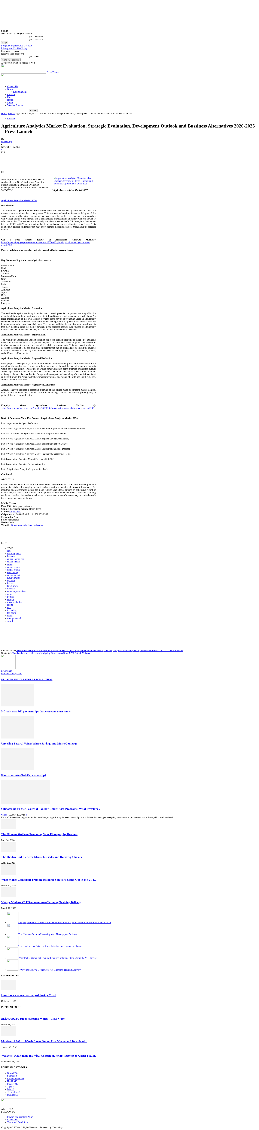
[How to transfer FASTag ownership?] (17, 769)
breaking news (14, 553)
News (10, 89)
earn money (12, 572)
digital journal (13, 569)
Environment (13, 578)
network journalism (16, 591)
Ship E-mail (15, 511)
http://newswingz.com (11, 673)
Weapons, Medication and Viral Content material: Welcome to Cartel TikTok (48, 1055)
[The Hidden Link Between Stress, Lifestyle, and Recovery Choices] (8, 851)
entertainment (13, 575)
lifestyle (11, 588)
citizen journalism (15, 559)
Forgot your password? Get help (16, 45)
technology (12, 610)
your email (34, 56)
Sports (10, 102)
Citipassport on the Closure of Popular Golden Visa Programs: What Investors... (50, 808)
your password (36, 39)
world (10, 621)
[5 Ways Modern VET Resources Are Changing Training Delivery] (8, 896)
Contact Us (12, 86)
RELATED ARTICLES (13, 679)
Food (9, 97)
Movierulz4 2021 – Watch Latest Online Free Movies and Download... (44, 1041)
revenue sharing (14, 602)
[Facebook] (6, 157)
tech (9, 607)
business (11, 556)
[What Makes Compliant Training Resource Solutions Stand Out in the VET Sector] (8, 874)
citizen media (13, 561)
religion (10, 599)
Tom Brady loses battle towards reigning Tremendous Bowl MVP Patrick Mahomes (51, 653)
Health (10, 100)
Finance (11, 94)
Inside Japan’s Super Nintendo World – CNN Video (33, 1018)
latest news (12, 586)
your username (36, 36)
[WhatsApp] (38, 157)
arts (8, 551)
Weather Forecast (15, 105)
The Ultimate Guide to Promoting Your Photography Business (39, 834)
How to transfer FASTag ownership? (23, 775)
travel (9, 615)
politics (10, 596)
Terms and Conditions (17, 1122)
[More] (49, 157)
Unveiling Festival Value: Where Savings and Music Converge (39, 743)
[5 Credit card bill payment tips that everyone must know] (17, 705)
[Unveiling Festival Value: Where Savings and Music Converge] (17, 737)
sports (10, 605)
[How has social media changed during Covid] (8, 989)
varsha (4, 814)
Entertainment (19, 91)
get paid (11, 580)
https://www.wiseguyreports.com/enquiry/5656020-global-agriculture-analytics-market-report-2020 (48, 408)
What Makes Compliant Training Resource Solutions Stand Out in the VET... (49, 879)
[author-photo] (8, 668)
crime (9, 564)
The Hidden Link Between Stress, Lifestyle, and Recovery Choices (41, 857)
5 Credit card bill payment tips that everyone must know (36, 711)
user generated (14, 618)
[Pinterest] (28, 157)
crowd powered (14, 567)
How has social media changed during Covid (28, 995)
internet (10, 583)
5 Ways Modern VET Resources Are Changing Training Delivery (41, 902)
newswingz (6, 141)
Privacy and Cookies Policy (14, 48)
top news (11, 613)
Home (4, 113)
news (9, 594)
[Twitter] (17, 157)
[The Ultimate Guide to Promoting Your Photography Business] (8, 828)
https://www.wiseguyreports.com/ (27, 525)
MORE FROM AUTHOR (39, 679)
